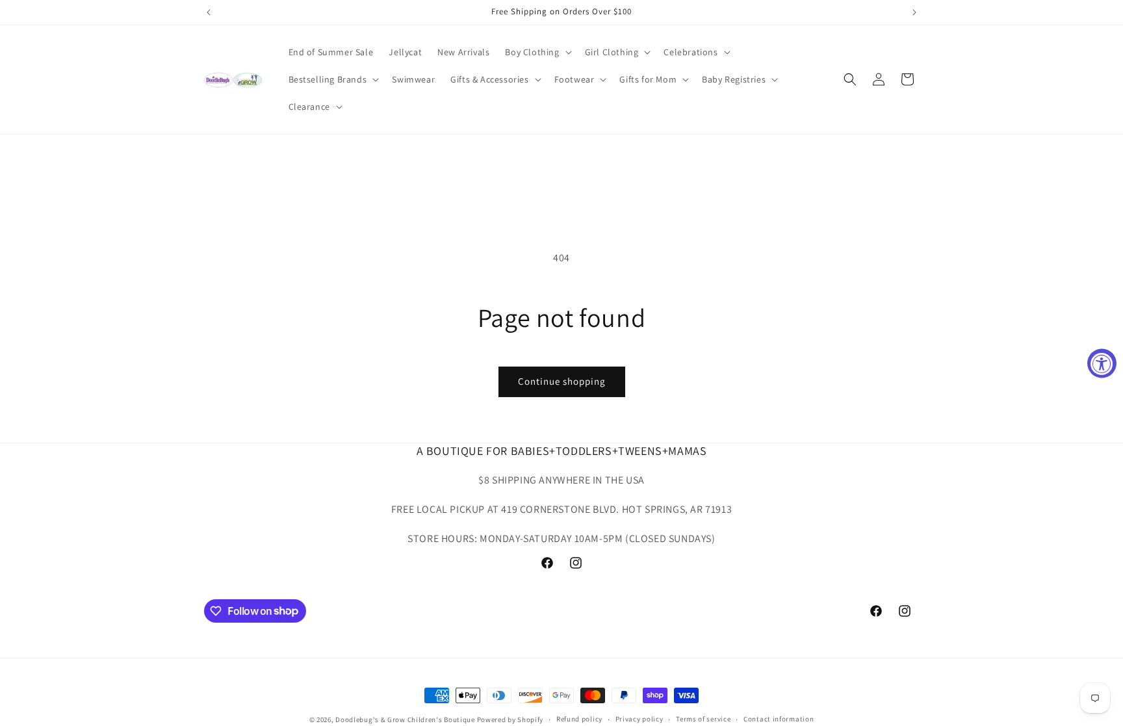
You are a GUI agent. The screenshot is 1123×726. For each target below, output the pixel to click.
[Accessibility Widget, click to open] (1102, 363)
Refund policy (579, 718)
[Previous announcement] (208, 12)
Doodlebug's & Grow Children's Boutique (405, 719)
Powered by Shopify (510, 719)
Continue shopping (562, 381)
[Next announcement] (914, 12)
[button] (536, 52)
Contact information (778, 718)
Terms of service (703, 718)
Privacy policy (639, 718)
